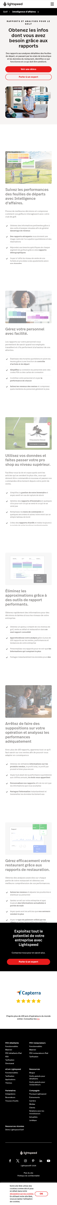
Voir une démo (28, 69)
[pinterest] (33, 1161)
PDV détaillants (12, 1043)
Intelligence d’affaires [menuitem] (24, 11)
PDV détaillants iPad (13, 1053)
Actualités (33, 1117)
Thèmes (8, 1083)
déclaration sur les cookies (21, 1193)
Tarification (9, 1060)
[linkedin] (41, 1161)
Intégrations (10, 1094)
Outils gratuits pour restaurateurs (37, 1083)
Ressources (34, 1069)
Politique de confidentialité (28, 1176)
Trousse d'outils (11, 1101)
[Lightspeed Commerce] (12, 4)
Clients (32, 1108)
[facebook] (10, 1161)
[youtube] (48, 1161)
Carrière (32, 1101)
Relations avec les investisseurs (36, 1112)
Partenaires (10, 1090)
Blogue (32, 1073)
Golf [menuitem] (5, 11)
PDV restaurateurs (37, 1043)
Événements (34, 1097)
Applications (10, 1079)
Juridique (33, 1120)
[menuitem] (5, 11)
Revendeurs (10, 1097)
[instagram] (25, 1161)
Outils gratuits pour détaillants (37, 1077)
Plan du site (28, 1173)
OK (41, 1193)
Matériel (8, 1050)
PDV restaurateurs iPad (38, 1053)
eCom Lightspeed (13, 1069)
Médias (32, 1104)
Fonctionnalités (11, 1046)
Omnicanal (9, 1063)
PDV (7, 1057)
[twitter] (18, 1161)
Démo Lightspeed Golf (14, 1130)
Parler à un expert (28, 76)
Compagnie (34, 1090)
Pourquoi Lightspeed (37, 1094)
